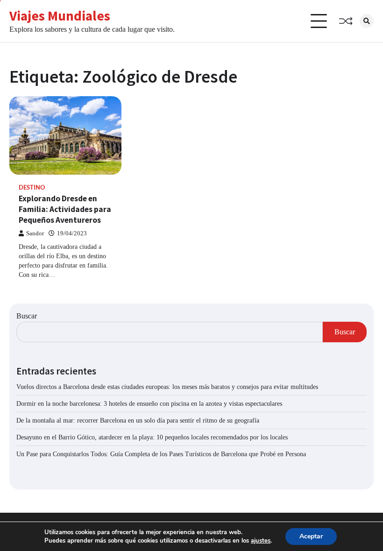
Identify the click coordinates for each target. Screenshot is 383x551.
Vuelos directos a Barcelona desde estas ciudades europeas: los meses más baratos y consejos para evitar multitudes (167, 386)
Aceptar (311, 536)
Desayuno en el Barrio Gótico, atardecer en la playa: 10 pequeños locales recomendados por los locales (152, 437)
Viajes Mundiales (59, 15)
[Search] (367, 21)
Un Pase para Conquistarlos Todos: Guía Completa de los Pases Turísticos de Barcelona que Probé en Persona (161, 454)
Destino (32, 187)
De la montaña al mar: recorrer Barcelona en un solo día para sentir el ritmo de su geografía (137, 420)
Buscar (26, 316)
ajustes (260, 541)
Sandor (35, 233)
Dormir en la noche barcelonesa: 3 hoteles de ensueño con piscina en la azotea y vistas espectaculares (149, 403)
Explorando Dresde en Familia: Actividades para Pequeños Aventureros (65, 209)
